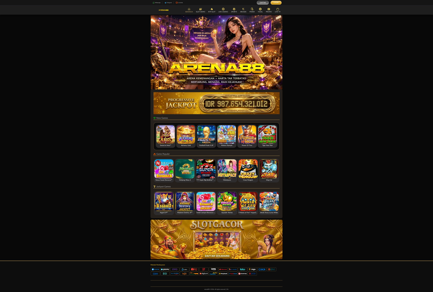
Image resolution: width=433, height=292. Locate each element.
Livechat (180, 2)
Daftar (263, 2)
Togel (260, 12)
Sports (234, 12)
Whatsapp (157, 2)
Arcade (243, 12)
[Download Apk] (216, 239)
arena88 (206, 289)
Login (276, 2)
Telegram (169, 2)
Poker (252, 12)
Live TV (277, 12)
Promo (269, 12)
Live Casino (223, 12)
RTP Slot (211, 12)
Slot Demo (200, 12)
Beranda (189, 12)
